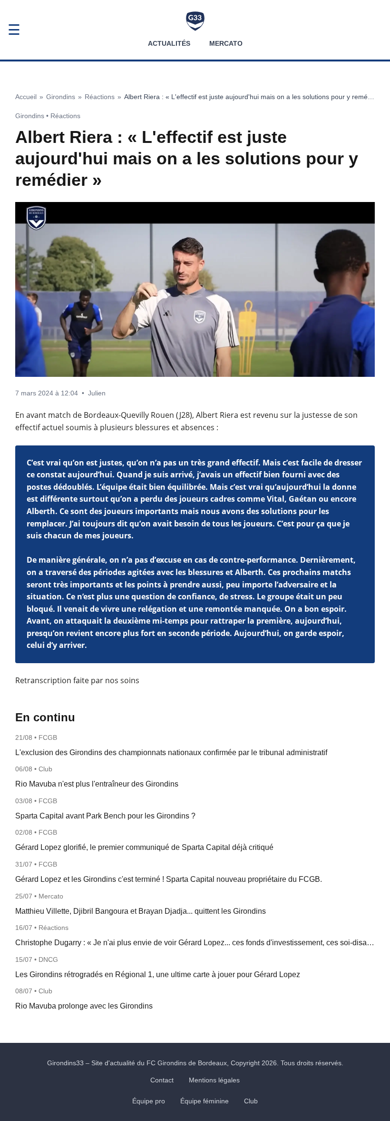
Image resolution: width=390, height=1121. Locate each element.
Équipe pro (148, 1101)
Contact (162, 1080)
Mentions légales (214, 1080)
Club (251, 1101)
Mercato (226, 43)
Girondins (60, 97)
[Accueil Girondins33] (195, 21)
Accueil (26, 97)
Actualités (169, 43)
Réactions (100, 97)
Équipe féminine (204, 1101)
